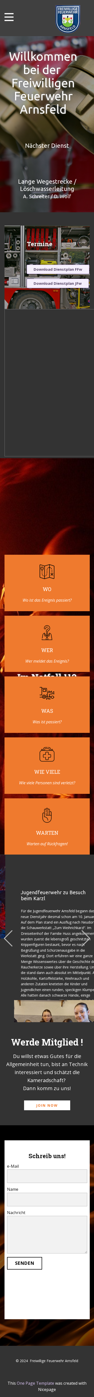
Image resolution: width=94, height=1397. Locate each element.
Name (12, 1189)
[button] (8, 938)
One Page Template (35, 1383)
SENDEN (24, 1263)
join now (47, 1105)
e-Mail (13, 1166)
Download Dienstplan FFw (58, 269)
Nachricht (16, 1212)
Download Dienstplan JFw (58, 283)
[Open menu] (9, 17)
